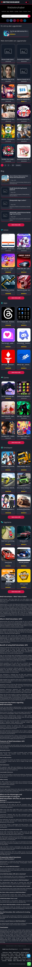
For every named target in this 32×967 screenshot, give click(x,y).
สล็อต (22, 955)
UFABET (16, 954)
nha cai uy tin (23, 959)
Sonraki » (18, 165)
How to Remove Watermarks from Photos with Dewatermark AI (19, 176)
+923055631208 (26, 949)
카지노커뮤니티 (11, 955)
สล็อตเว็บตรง (21, 954)
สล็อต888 (15, 957)
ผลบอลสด (4, 960)
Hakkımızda (5, 952)
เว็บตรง (11, 954)
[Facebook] (7, 20)
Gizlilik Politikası (16, 952)
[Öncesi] (1, 33)
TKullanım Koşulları (5, 954)
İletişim (10, 952)
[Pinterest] (21, 20)
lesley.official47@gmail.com (12, 949)
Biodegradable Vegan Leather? (18, 200)
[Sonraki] (30, 33)
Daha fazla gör (16, 225)
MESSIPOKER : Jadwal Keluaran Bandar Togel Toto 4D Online (20, 213)
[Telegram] (24, 20)
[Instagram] (14, 20)
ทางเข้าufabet (25, 957)
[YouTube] (17, 20)
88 (13, 165)
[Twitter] (11, 20)
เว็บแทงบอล (17, 955)
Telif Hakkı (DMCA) (25, 952)
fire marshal (6, 957)
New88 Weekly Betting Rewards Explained (18, 188)
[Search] (29, 16)
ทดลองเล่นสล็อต (8, 959)
